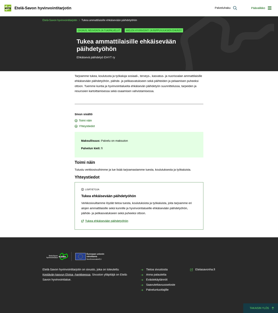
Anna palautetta (156, 274)
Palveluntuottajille (157, 289)
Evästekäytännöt (156, 279)
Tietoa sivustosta (157, 269)
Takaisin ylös (259, 308)
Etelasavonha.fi (205, 269)
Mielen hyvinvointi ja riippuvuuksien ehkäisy (154, 30)
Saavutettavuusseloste (160, 284)
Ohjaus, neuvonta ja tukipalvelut (99, 30)
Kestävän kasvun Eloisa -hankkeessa (66, 274)
